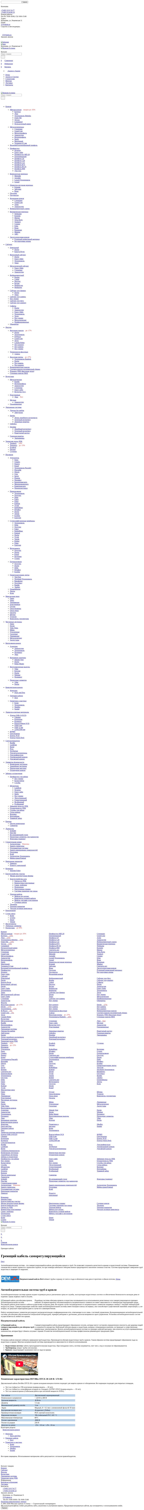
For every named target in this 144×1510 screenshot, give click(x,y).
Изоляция (9, 455)
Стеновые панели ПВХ (19, 373)
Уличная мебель (16, 894)
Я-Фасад (17, 337)
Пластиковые (15, 395)
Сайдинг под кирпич (18, 303)
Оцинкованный (20, 157)
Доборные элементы (13, 926)
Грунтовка (14, 852)
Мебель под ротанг (21, 896)
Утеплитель (14, 458)
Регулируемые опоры (22, 241)
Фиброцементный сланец (20, 209)
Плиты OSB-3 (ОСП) (18, 715)
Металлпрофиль (20, 133)
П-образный (19, 804)
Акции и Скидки (12, 77)
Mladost (17, 232)
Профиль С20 (19, 161)
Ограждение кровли (17, 770)
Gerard (16, 182)
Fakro (16, 499)
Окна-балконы (15, 608)
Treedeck (13, 443)
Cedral (16, 279)
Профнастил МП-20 (22, 154)
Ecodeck (13, 447)
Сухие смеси (10, 914)
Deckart (13, 449)
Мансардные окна (12, 596)
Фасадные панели (17, 330)
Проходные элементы (18, 680)
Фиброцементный (17, 275)
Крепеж (8, 821)
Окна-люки (14, 611)
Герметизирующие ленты (19, 575)
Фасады (8, 327)
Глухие (12, 606)
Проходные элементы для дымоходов (24, 837)
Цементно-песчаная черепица (21, 185)
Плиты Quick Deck (17, 738)
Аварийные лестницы (18, 766)
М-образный (19, 802)
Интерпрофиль (20, 137)
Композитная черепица (19, 174)
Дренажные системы (13, 407)
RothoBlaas (18, 508)
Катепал (17, 112)
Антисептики (15, 844)
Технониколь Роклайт (22, 468)
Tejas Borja (18, 220)
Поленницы (19, 887)
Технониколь (19, 261)
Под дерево (14, 299)
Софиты (13, 306)
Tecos (16, 316)
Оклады (13, 613)
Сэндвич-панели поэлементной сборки (25, 369)
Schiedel (13, 831)
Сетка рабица (15, 812)
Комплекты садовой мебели (25, 898)
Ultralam (17, 717)
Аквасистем (19, 135)
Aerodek (17, 178)
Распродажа (10, 928)
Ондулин (13, 193)
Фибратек (18, 287)
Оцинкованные (16, 404)
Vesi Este (17, 577)
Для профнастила (16, 755)
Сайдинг (9, 244)
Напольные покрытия (14, 861)
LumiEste (13, 745)
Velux (12, 600)
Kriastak (17, 187)
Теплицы (13, 904)
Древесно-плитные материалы (17, 712)
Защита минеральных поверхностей (24, 850)
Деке (16, 114)
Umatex (17, 462)
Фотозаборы (14, 816)
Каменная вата (20, 486)
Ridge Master (19, 664)
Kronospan (18, 719)
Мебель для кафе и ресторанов (26, 900)
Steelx (16, 139)
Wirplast (17, 675)
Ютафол (17, 510)
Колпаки (13, 814)
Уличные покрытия (17, 906)
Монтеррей (18, 141)
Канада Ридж (19, 252)
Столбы (17, 783)
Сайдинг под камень (18, 297)
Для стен (17, 171)
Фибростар (18, 285)
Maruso (17, 218)
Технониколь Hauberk (22, 359)
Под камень (18, 347)
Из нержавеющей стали (19, 835)
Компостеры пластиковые (24, 883)
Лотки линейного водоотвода (25, 418)
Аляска (17, 354)
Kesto (16, 703)
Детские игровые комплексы (21, 908)
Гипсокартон (15, 734)
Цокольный (14, 248)
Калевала (17, 721)
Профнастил (14, 148)
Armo (16, 204)
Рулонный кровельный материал (27, 239)
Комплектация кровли (14, 687)
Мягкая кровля (15, 110)
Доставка (8, 83)
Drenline (13, 427)
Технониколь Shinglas (22, 116)
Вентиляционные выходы (20, 667)
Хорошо (4, 1508)
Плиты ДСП (14, 736)
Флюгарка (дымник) (17, 839)
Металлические (20, 320)
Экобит (17, 587)
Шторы (13, 615)
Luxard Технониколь (22, 180)
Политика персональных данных (13, 1502)
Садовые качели (20, 902)
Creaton (17, 224)
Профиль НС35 (20, 167)
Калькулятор (19, 781)
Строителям (10, 79)
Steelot (12, 416)
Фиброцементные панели (20, 367)
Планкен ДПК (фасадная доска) (22, 371)
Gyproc (17, 558)
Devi (16, 698)
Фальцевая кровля (17, 198)
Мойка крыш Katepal (18, 858)
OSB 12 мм (18, 727)
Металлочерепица (17, 127)
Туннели (13, 617)
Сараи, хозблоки (20, 885)
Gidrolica (13, 424)
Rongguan (18, 230)
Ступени (13, 451)
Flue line (13, 833)
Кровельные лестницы (18, 764)
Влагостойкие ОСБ (21, 723)
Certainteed (18, 122)
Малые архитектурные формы (21, 876)
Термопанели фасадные (19, 352)
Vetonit (12, 922)
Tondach (17, 222)
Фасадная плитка (16, 357)
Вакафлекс (18, 581)
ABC (16, 234)
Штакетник (14, 786)
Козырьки (9, 869)
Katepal (17, 503)
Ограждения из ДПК (18, 808)
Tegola (16, 514)
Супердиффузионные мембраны (22, 521)
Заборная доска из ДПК (19, 806)
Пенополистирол (21, 488)
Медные (13, 400)
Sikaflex (17, 707)
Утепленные (14, 632)
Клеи (12, 593)
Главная (4, 1242)
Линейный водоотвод (22, 429)
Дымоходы (10, 829)
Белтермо (18, 556)
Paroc (16, 460)
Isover (16, 476)
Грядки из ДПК (20, 881)
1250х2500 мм (19, 729)
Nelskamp (18, 214)
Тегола (17, 120)
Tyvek (16, 506)
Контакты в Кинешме (9, 1482)
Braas (16, 191)
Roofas (16, 277)
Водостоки (10, 376)
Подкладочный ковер (22, 124)
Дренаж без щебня (17, 410)
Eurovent (17, 518)
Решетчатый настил (22, 433)
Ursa (16, 474)
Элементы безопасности (15, 762)
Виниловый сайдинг (18, 255)
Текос (16, 263)
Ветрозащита (15, 548)
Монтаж (8, 81)
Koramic (17, 216)
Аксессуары (14, 640)
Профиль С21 (19, 163)
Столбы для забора (17, 810)
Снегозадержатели (13, 741)
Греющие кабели (16, 696)
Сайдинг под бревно (18, 291)
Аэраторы (14, 646)
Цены (7, 75)
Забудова (17, 189)
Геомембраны (15, 589)
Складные (14, 634)
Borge (12, 747)
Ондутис (17, 495)
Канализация (11, 910)
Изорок (17, 478)
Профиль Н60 (19, 169)
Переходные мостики (18, 768)
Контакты (9, 85)
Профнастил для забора (19, 777)
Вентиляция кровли (13, 643)
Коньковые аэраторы (18, 658)
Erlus (16, 226)
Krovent (17, 671)
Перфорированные (21, 322)
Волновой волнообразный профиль (23, 145)
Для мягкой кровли (17, 759)
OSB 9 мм (18, 725)
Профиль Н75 (19, 165)
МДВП (12, 732)
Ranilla (16, 382)
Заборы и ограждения (14, 773)
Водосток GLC (20, 392)
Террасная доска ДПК (14, 441)
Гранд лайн (18, 152)
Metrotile (17, 176)
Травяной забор (16, 818)
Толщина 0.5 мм (20, 143)
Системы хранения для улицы (25, 891)
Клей (12, 854)
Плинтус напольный (18, 865)
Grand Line (18, 131)
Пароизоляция (15, 491)
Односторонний (20, 800)
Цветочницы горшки (22, 889)
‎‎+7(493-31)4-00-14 (8, 12)
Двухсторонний (20, 798)
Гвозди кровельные (17, 823)
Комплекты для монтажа (19, 619)
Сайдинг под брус (17, 301)
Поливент (18, 652)
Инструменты (11, 924)
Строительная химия (13, 842)
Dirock (16, 472)
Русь (11, 749)
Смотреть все (54, 950)
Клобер (17, 516)
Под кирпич (19, 345)
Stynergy (17, 150)
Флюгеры (13, 691)
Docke (16, 250)
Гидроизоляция (16, 562)
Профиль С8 (19, 159)
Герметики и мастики (18, 701)
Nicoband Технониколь (23, 579)
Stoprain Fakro (15, 871)
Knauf (16, 466)
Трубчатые (14, 751)
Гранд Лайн (18, 259)
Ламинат (13, 863)
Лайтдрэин (18, 412)
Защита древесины (17, 846)
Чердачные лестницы (14, 622)
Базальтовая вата (20, 482)
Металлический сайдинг (19, 266)
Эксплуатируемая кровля (19, 237)
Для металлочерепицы (18, 753)
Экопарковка (19, 438)
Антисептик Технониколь (20, 856)
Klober (16, 541)
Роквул (17, 464)
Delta (16, 497)
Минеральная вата (21, 484)
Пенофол (17, 480)
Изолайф (17, 470)
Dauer (12, 920)
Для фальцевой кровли (18, 757)
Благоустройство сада (18, 879)
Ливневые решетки (21, 422)
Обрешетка (14, 324)
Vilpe (16, 669)
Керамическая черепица (19, 212)
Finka (16, 501)
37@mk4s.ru (5, 24)
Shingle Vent (19, 660)
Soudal (16, 709)
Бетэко (16, 283)
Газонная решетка (17, 436)
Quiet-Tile (18, 118)
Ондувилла (14, 195)
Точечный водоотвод (22, 420)
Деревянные (14, 602)
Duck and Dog (19, 693)
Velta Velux (14, 628)
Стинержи (18, 129)
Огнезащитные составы (19, 848)
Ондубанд (18, 583)
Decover (17, 281)
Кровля (8, 106)
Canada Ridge (19, 343)
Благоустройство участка (15, 874)
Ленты (12, 591)
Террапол (13, 445)
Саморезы (14, 825)
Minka (12, 630)
